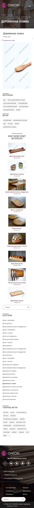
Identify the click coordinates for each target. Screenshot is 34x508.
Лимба (18, 110)
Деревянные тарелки (9, 371)
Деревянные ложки (22, 19)
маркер (14, 432)
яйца (5, 435)
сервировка (7, 120)
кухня (5, 422)
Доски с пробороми (9, 330)
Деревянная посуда (8, 19)
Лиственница (23, 106)
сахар (12, 412)
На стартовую (11, 488)
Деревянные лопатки (9, 396)
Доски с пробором (8, 320)
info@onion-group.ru (10, 475)
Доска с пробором (8, 358)
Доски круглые (7, 323)
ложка (17, 123)
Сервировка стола (26, 17)
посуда (10, 123)
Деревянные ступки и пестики (12, 387)
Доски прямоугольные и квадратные (14, 327)
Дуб (4, 100)
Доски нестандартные (10, 336)
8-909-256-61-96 (8, 471)
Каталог (10, 15)
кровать (13, 416)
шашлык (12, 429)
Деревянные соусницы (10, 377)
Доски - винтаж (7, 342)
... (9, 435)
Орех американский (10, 106)
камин (5, 429)
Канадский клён (8, 110)
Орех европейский (9, 103)
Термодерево (22, 103)
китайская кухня (19, 425)
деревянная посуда (20, 120)
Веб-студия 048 (22, 506)
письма (21, 432)
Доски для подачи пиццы (11, 339)
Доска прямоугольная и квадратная (14, 352)
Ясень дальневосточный (16, 100)
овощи (11, 422)
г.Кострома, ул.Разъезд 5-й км (13, 478)
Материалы (27, 491)
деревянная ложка (9, 127)
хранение (6, 432)
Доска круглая (7, 355)
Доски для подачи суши (10, 393)
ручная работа (21, 412)
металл (5, 412)
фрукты (5, 416)
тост (27, 432)
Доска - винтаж (7, 361)
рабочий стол (20, 422)
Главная (3, 15)
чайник (22, 419)
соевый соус (21, 429)
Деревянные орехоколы (10, 390)
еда (4, 123)
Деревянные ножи (9, 380)
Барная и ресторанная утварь (10, 17)
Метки (25, 494)
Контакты (9, 494)
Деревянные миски (9, 374)
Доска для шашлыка (9, 399)
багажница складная (10, 419)
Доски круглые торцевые (11, 365)
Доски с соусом (7, 333)
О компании (10, 491)
